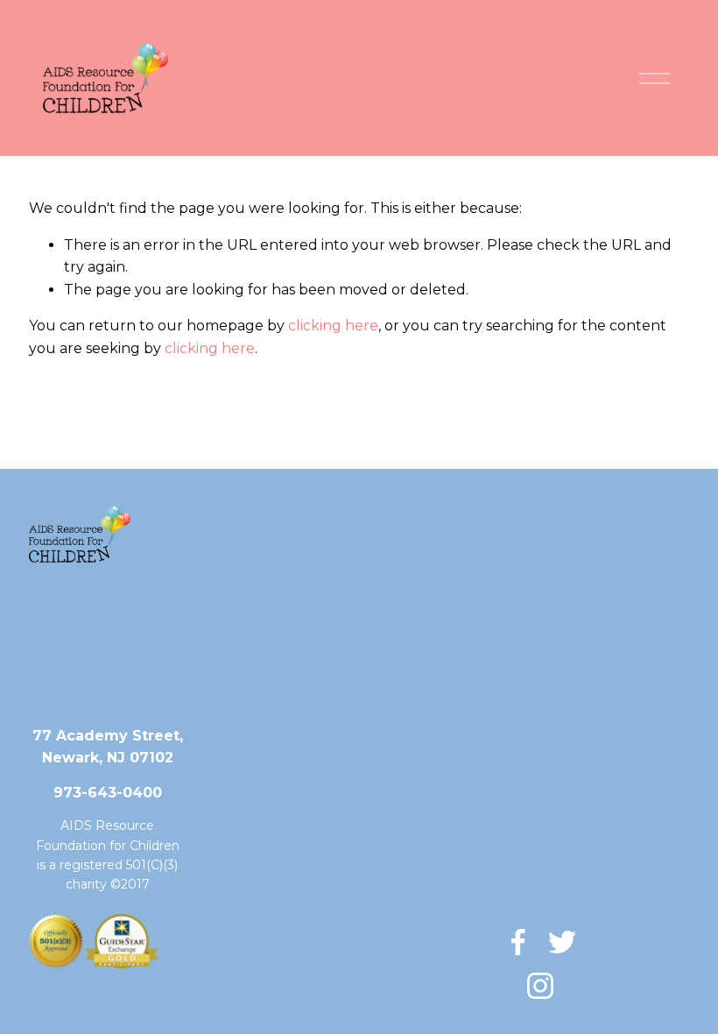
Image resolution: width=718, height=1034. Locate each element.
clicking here (333, 325)
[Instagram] (540, 986)
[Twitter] (562, 942)
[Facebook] (518, 942)
